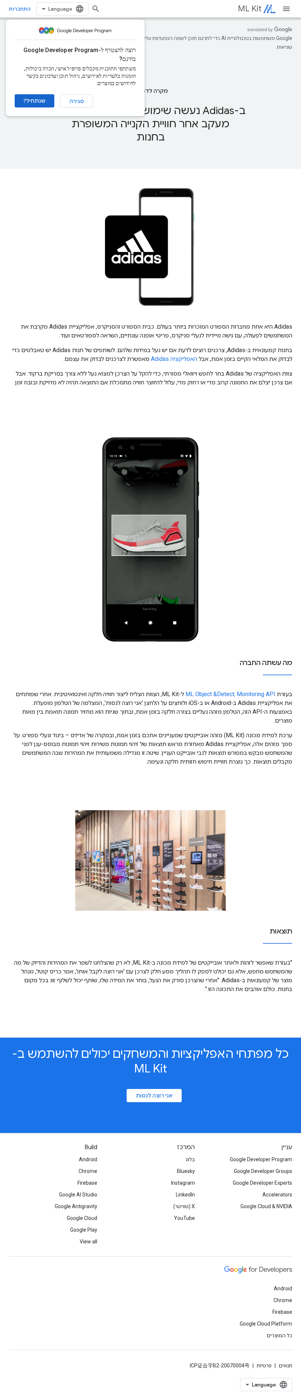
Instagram (183, 1183)
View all (88, 1241)
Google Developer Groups (263, 1171)
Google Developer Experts (262, 1183)
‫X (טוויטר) (184, 1206)
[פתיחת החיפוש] (95, 8)
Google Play (83, 1230)
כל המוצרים (279, 1335)
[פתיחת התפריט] (286, 9)
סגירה (76, 101)
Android (88, 1159)
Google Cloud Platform (266, 1324)
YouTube (184, 1218)
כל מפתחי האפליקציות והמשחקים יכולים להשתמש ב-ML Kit (150, 1061)
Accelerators (277, 1195)
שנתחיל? (34, 101)
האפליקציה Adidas (174, 358)
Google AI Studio (78, 1195)
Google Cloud (82, 1218)
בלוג (190, 1159)
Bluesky (186, 1171)
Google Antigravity (76, 1206)
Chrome (88, 1171)
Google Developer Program (261, 1159)
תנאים (285, 1365)
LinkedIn (185, 1195)
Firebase (87, 1183)
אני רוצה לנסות (154, 1095)
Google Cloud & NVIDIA (266, 1206)
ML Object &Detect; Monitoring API (230, 694)
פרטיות (264, 1365)
